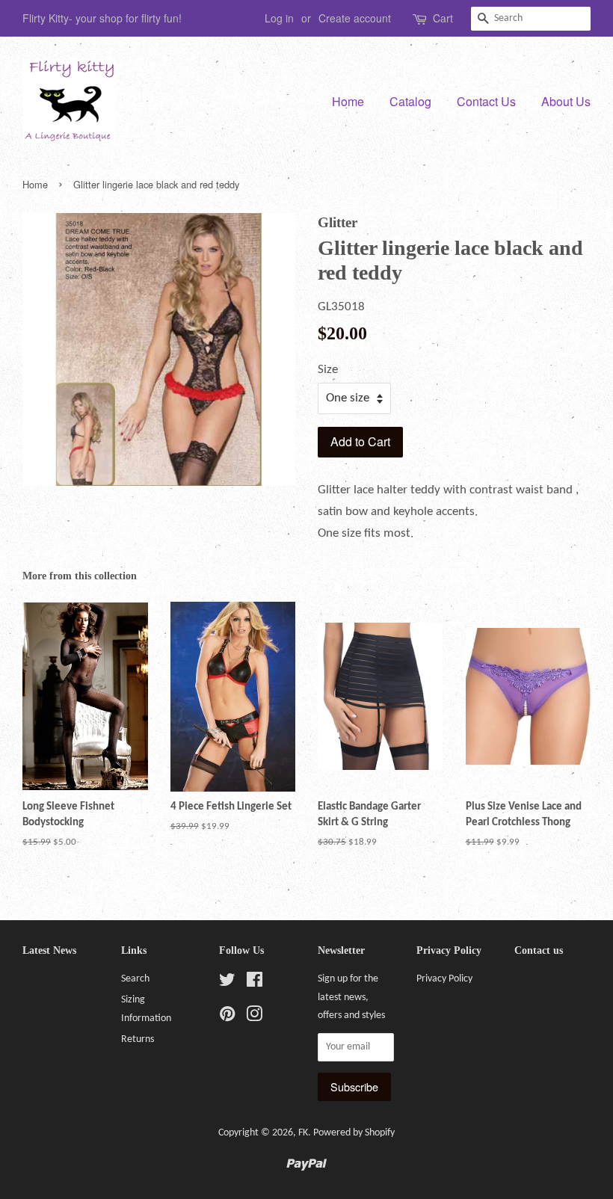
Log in (279, 17)
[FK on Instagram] (254, 1017)
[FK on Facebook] (254, 983)
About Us (566, 101)
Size (328, 369)
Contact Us (486, 101)
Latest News (49, 950)
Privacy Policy (444, 978)
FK (303, 1132)
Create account (354, 17)
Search (135, 978)
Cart (443, 17)
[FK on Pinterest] (227, 1017)
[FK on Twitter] (227, 983)
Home (348, 101)
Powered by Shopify (354, 1132)
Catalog (410, 101)
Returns (137, 1039)
